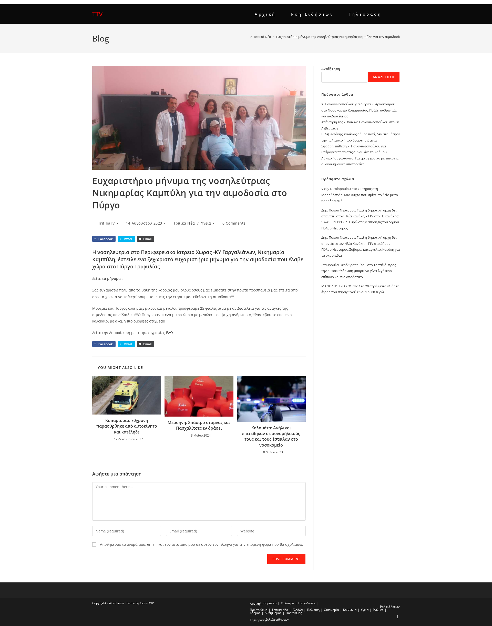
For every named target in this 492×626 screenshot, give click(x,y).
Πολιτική (313, 610)
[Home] (247, 36)
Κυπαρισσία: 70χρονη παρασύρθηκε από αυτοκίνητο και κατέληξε (126, 426)
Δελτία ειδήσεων (277, 619)
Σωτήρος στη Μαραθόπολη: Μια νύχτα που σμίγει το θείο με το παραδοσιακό (359, 194)
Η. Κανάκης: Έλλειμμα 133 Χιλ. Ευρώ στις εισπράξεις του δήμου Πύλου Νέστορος (360, 222)
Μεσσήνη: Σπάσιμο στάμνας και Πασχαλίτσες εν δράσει (199, 425)
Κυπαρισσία (268, 603)
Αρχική (255, 603)
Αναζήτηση (330, 68)
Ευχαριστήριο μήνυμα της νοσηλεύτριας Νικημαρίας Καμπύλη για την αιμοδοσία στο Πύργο (347, 36)
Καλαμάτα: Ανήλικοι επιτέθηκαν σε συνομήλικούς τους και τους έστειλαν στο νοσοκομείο (271, 436)
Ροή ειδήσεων (390, 606)
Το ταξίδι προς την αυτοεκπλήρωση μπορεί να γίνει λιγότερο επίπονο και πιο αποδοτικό (358, 270)
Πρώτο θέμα (258, 610)
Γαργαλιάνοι (307, 603)
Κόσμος (255, 613)
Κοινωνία (349, 610)
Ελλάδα (297, 610)
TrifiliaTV (106, 223)
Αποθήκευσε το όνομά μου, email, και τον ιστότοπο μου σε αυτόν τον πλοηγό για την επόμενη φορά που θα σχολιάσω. (201, 544)
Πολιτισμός (294, 613)
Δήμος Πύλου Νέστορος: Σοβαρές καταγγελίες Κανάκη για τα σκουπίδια (360, 249)
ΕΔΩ (169, 332)
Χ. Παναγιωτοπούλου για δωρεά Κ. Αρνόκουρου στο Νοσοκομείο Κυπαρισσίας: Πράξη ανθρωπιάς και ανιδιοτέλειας (359, 110)
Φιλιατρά (287, 603)
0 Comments (233, 223)
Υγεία (206, 223)
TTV (97, 14)
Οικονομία (331, 610)
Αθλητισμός (273, 613)
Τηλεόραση (257, 620)
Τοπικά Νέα (184, 223)
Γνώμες (378, 610)
